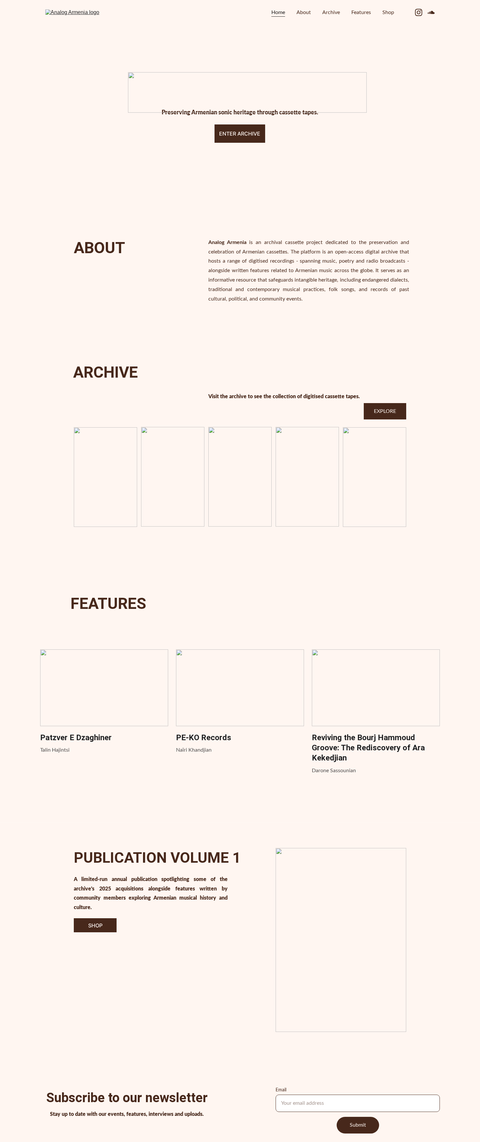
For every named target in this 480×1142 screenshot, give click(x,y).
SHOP (95, 925)
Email (281, 1090)
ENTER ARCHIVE (239, 133)
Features (361, 12)
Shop (388, 12)
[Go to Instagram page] (421, 12)
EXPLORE (385, 411)
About (303, 12)
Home (278, 12)
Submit (358, 1125)
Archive (331, 12)
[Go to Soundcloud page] (431, 12)
